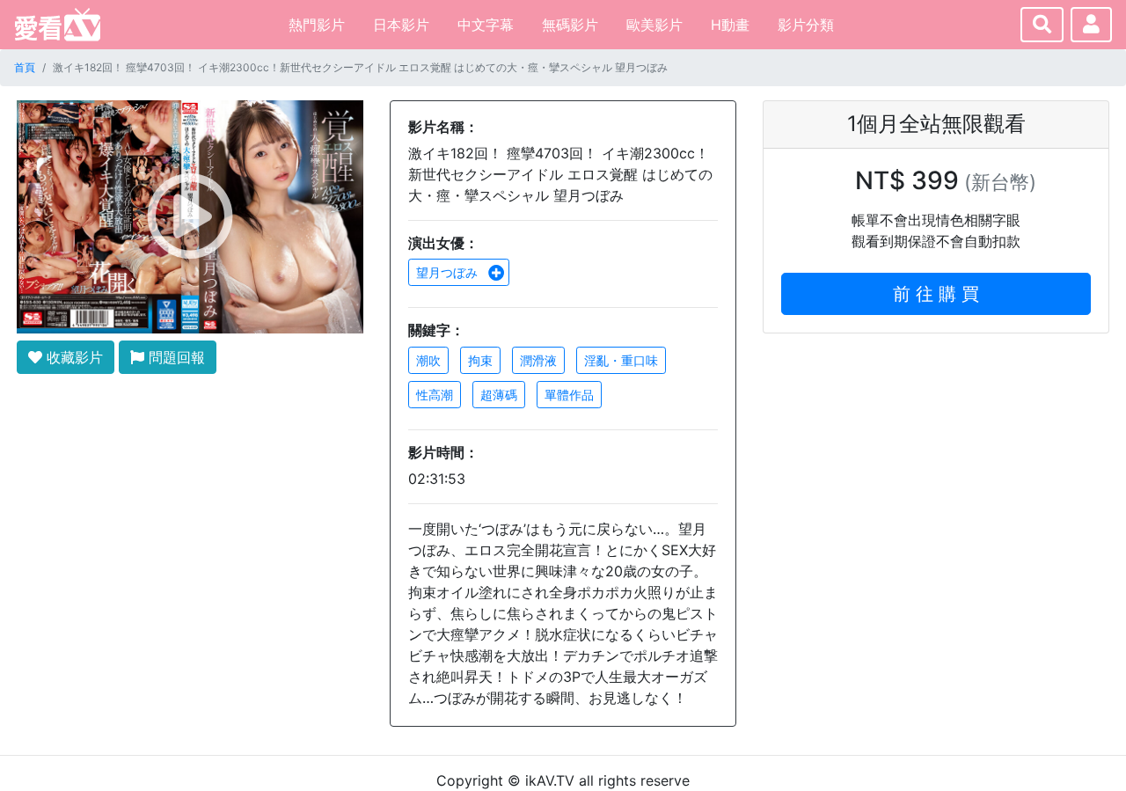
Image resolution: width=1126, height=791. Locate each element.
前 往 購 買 (936, 293)
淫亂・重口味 (621, 360)
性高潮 (434, 394)
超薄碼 (498, 394)
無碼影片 (570, 24)
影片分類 (806, 24)
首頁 (24, 67)
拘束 (480, 360)
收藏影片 (72, 357)
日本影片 (401, 24)
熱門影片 (317, 24)
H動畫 (730, 24)
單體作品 (569, 394)
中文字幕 (485, 24)
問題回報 (174, 357)
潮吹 (428, 360)
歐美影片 (654, 24)
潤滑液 (538, 360)
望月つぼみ (448, 272)
